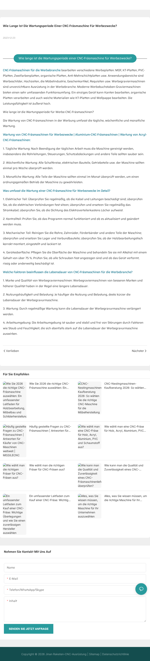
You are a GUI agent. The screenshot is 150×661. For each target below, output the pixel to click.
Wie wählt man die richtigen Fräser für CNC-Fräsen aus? (47, 467)
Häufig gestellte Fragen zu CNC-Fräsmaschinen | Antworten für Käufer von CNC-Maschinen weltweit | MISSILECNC (50, 429)
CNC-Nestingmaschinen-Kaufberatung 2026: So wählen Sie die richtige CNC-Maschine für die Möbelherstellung (124, 386)
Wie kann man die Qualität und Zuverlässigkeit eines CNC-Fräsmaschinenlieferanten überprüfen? (123, 467)
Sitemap (94, 654)
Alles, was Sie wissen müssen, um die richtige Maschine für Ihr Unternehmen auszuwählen (125, 498)
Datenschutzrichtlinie (115, 654)
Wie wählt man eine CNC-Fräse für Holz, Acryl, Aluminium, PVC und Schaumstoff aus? (124, 429)
